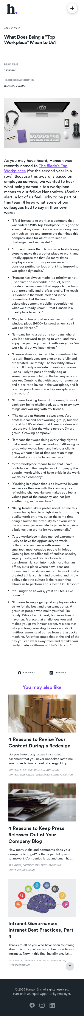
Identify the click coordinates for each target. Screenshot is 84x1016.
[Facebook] (32, 1005)
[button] (72, 8)
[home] (12, 8)
